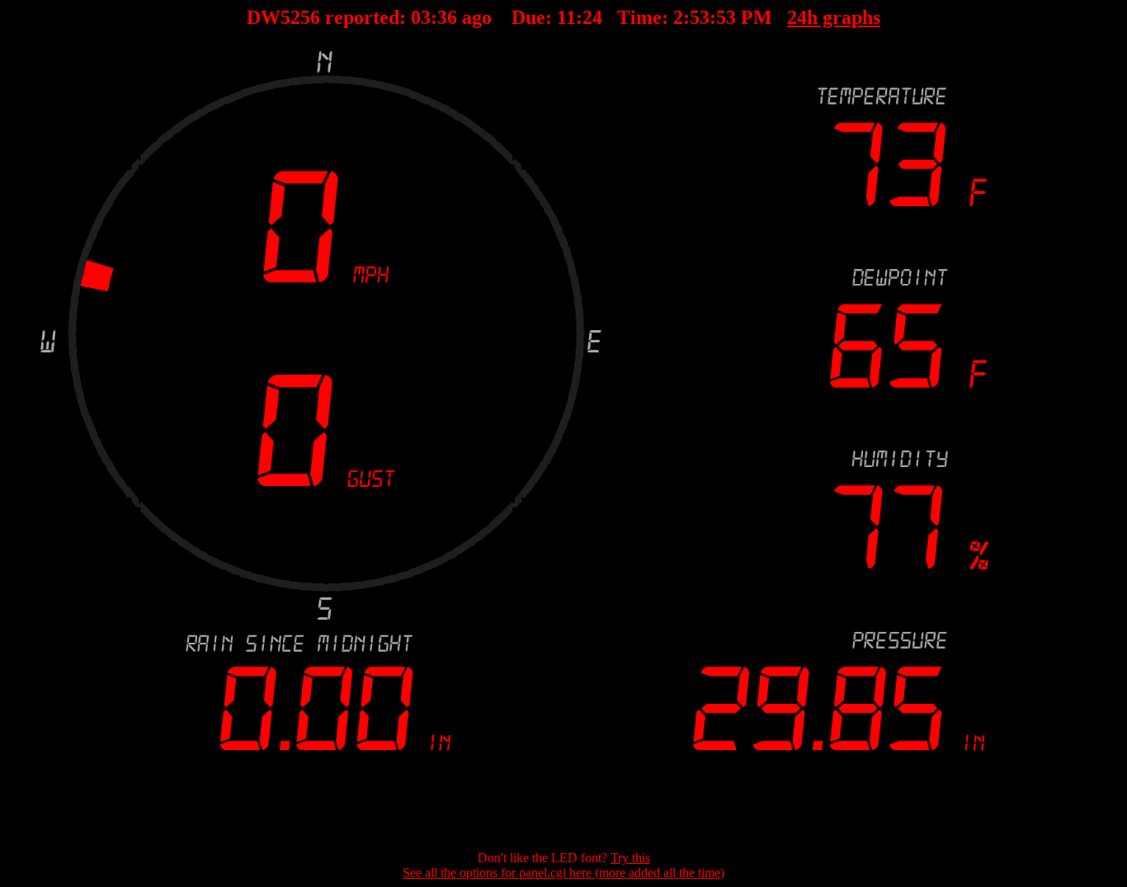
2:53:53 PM (722, 17)
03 (421, 17)
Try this (630, 858)
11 (566, 17)
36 (447, 17)
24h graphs (833, 17)
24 (592, 17)
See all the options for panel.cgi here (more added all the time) (563, 873)
